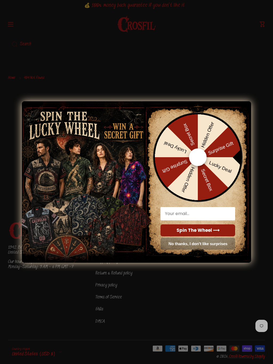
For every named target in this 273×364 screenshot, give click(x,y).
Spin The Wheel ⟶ (197, 230)
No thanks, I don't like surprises (197, 243)
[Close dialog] (244, 106)
